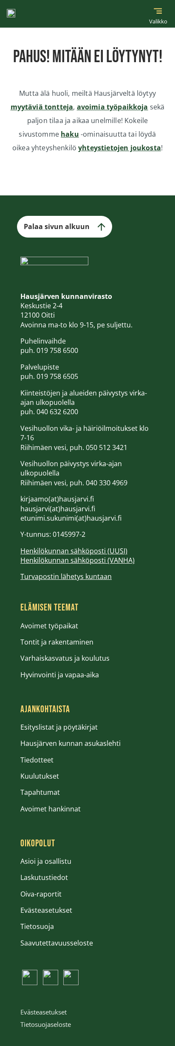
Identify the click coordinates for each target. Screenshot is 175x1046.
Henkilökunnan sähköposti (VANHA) (77, 560)
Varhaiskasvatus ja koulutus (65, 658)
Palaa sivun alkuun (57, 226)
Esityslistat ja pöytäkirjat (59, 727)
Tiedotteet (37, 760)
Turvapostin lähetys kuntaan (66, 576)
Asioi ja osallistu (45, 861)
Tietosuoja (37, 926)
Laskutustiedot (44, 877)
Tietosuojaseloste (45, 1024)
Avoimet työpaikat (49, 625)
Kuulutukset (39, 776)
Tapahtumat (40, 792)
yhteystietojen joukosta (119, 147)
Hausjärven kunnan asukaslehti (70, 743)
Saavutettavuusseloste (56, 943)
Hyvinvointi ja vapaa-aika (59, 674)
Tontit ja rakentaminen (56, 642)
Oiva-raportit (41, 894)
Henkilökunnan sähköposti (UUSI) (73, 551)
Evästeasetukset (46, 910)
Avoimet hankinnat (50, 809)
